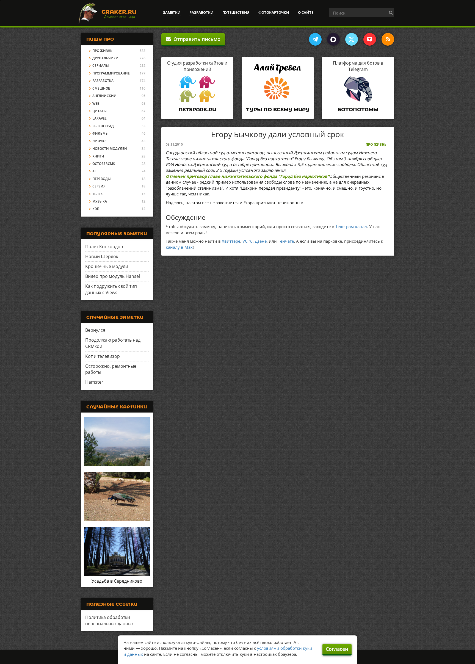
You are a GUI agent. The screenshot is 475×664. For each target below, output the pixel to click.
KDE (95, 208)
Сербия (99, 186)
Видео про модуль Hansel (112, 276)
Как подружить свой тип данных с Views (111, 289)
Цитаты (99, 111)
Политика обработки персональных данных (109, 620)
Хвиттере (231, 241)
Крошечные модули (106, 266)
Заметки (172, 12)
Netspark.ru (197, 110)
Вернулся (95, 330)
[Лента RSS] (388, 39)
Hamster (94, 382)
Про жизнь (376, 144)
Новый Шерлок (101, 256)
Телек (97, 194)
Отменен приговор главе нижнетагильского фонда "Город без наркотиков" (247, 176)
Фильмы (100, 133)
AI (94, 171)
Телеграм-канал (351, 226)
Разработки (201, 12)
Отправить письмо (195, 39)
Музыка (99, 201)
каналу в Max (179, 247)
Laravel (99, 118)
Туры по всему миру (278, 110)
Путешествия (236, 12)
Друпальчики (105, 58)
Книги (98, 156)
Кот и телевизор (102, 356)
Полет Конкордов (104, 247)
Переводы (101, 178)
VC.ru (247, 241)
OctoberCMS (103, 163)
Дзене (261, 241)
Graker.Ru (118, 12)
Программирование (111, 73)
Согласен (337, 649)
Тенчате (286, 241)
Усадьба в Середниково (117, 581)
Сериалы (100, 65)
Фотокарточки (273, 12)
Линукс (99, 141)
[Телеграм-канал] (315, 39)
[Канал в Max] (333, 39)
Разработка (103, 80)
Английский (104, 95)
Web (96, 103)
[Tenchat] (369, 39)
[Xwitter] (351, 39)
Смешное (101, 88)
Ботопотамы (358, 110)
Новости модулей (109, 148)
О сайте (305, 12)
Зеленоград (103, 126)
